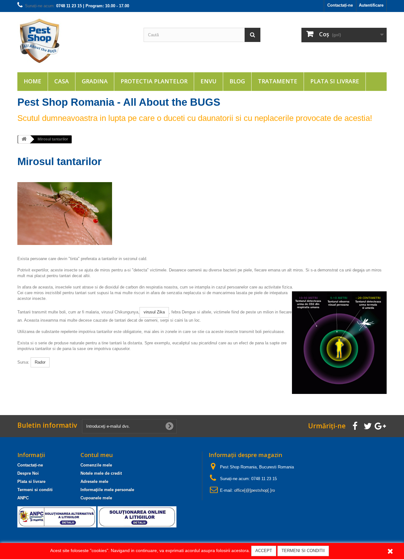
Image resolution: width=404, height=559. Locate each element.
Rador (40, 362)
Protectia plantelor (154, 81)
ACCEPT (263, 550)
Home (32, 81)
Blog (237, 81)
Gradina (95, 81)
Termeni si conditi (35, 489)
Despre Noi (28, 473)
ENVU (208, 81)
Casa (61, 81)
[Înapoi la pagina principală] (24, 139)
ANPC (23, 498)
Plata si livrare (334, 81)
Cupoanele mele (96, 498)
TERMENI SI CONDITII (303, 550)
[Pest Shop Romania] (75, 40)
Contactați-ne (340, 5)
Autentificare (371, 5)
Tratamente (277, 81)
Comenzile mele (96, 465)
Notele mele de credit (101, 473)
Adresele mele (94, 481)
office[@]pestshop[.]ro (254, 490)
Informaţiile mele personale (107, 489)
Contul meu (96, 455)
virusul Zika (154, 312)
